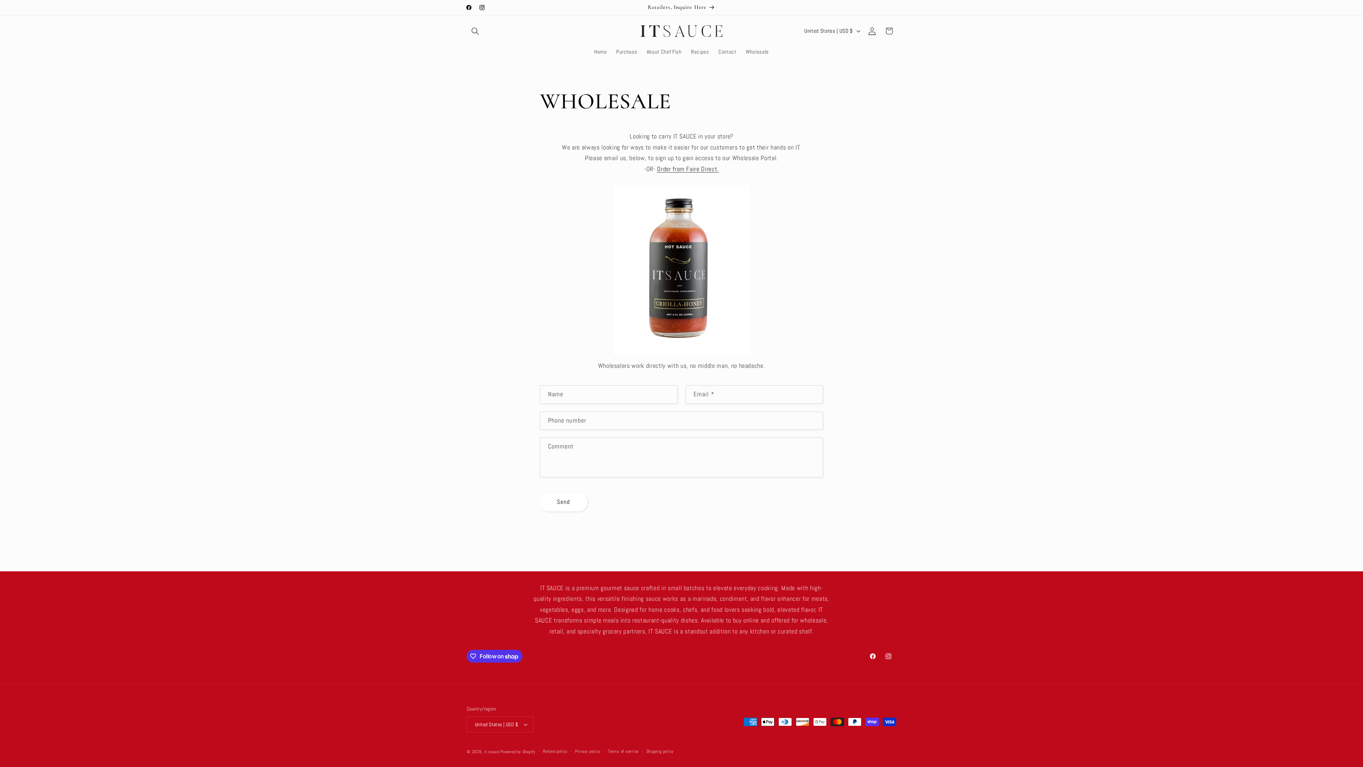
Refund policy (555, 751)
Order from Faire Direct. (688, 169)
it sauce (491, 752)
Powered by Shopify (518, 752)
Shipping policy (660, 751)
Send (563, 502)
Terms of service (623, 751)
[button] (475, 30)
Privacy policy (588, 751)
